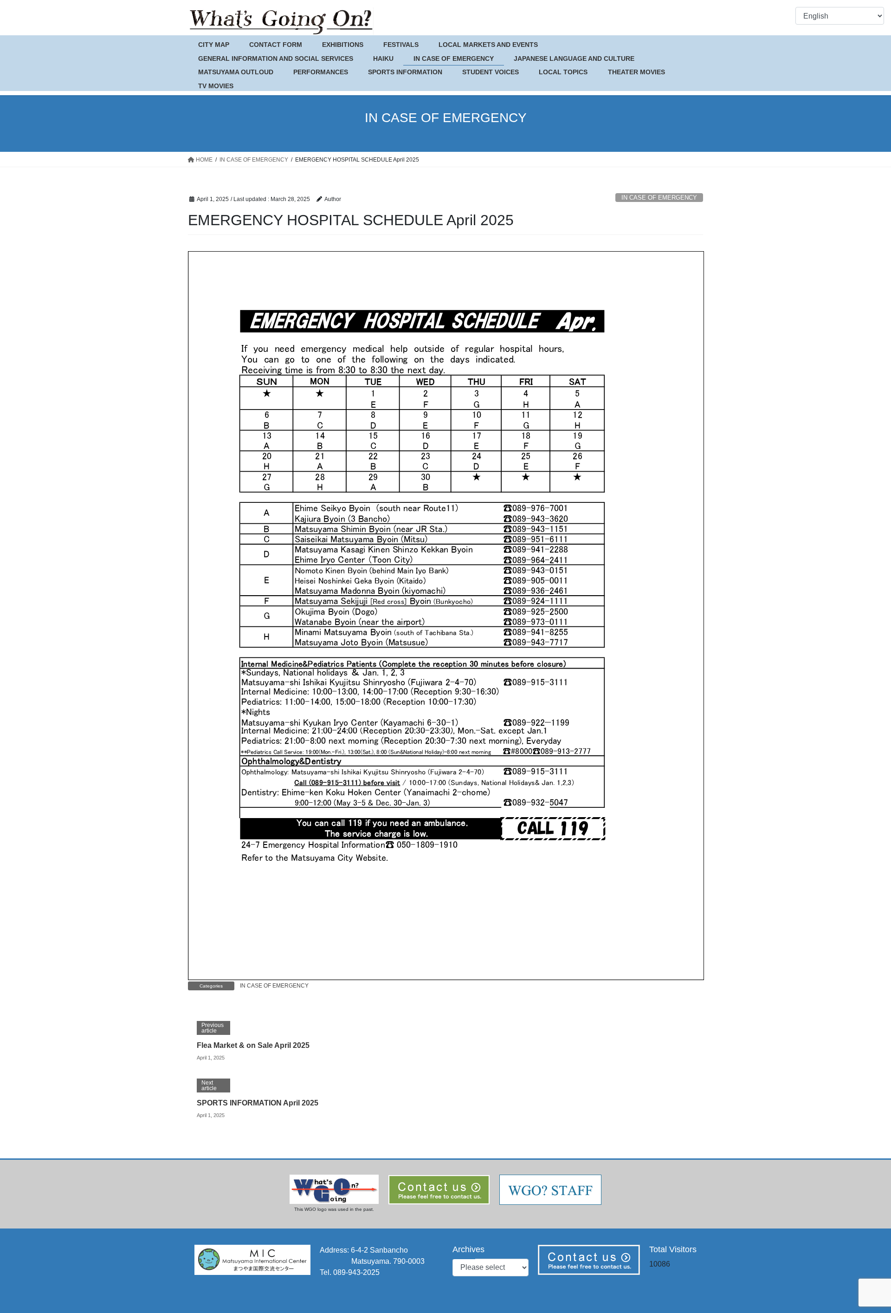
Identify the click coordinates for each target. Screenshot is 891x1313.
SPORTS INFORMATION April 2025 (257, 1103)
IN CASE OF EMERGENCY (659, 197)
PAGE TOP (862, 1265)
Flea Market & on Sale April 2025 (253, 1045)
